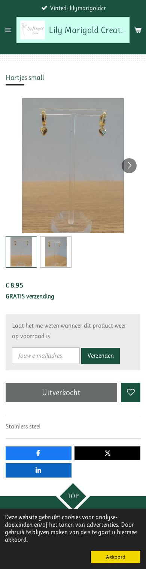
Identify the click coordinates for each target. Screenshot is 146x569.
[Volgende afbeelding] (129, 165)
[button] (21, 252)
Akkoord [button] (115, 557)
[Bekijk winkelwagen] (138, 30)
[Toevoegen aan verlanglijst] (130, 392)
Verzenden (101, 355)
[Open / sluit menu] (8, 30)
